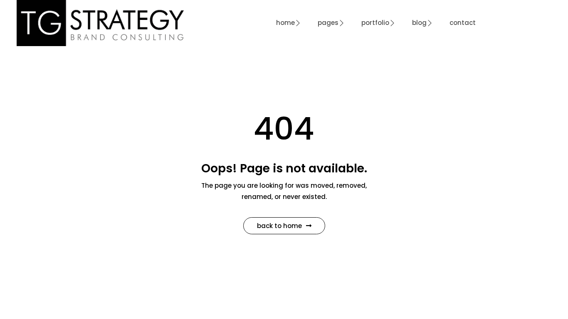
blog (419, 22)
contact (462, 22)
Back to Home (279, 225)
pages (328, 22)
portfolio (375, 22)
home (285, 22)
